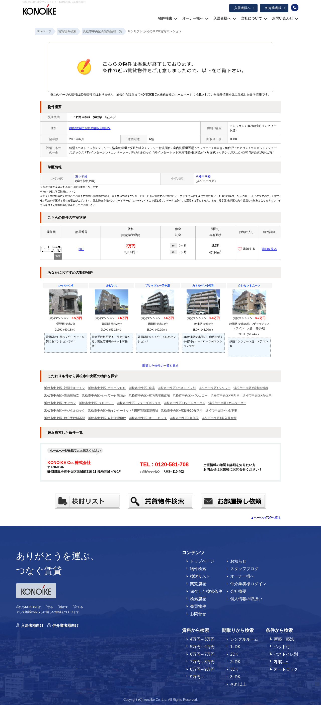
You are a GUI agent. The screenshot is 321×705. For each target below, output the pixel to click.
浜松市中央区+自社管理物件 (107, 418)
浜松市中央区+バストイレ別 (177, 388)
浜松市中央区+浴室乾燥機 (250, 388)
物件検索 (165, 18)
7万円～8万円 (202, 662)
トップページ (202, 561)
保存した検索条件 (206, 591)
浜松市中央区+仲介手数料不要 (64, 418)
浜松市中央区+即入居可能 (219, 418)
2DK (234, 654)
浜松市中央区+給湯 (142, 388)
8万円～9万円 (202, 669)
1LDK (235, 647)
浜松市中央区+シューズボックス (139, 403)
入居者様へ (242, 8)
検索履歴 (198, 599)
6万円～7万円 (202, 654)
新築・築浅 (284, 639)
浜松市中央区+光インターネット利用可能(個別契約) (123, 410)
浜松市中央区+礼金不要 (221, 410)
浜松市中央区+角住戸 (257, 395)
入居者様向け (32, 625)
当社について (251, 18)
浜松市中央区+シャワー (214, 388)
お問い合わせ (282, 18)
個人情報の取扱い (246, 599)
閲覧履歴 (198, 584)
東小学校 (81, 176)
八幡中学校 (203, 176)
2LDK (235, 662)
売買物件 (198, 606)
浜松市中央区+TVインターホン (184, 403)
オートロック (286, 669)
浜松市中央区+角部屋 (184, 418)
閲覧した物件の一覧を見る (160, 365)
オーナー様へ (192, 18)
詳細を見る (269, 249)
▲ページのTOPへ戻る (266, 517)
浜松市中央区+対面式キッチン (64, 388)
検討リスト (200, 576)
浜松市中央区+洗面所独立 (61, 395)
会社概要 (238, 591)
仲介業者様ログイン (248, 584)
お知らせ (238, 561)
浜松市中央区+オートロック (148, 418)
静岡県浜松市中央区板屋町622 (90, 128)
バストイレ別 (286, 654)
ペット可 (282, 647)
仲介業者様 (273, 8)
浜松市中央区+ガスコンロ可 (107, 388)
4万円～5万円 (202, 639)
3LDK (235, 677)
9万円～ (197, 677)
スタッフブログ (244, 569)
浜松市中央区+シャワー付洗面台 (104, 395)
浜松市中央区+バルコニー (190, 395)
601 (81, 249)
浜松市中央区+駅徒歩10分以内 (181, 410)
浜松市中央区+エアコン (60, 403)
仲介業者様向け (65, 625)
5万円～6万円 (202, 647)
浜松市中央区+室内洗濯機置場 (149, 395)
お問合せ (198, 614)
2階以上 (281, 662)
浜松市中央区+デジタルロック (64, 410)
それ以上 (238, 684)
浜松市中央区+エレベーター (227, 403)
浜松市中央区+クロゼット (96, 403)
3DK (234, 669)
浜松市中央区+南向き (225, 395)
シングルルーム (244, 639)
